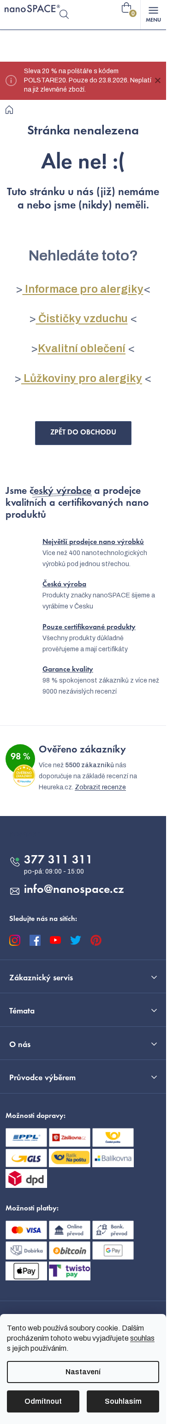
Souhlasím (123, 1401)
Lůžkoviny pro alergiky (81, 378)
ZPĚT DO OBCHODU (83, 432)
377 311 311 (58, 861)
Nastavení (83, 1372)
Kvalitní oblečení (81, 348)
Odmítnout (43, 1401)
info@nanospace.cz (74, 890)
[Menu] (153, 14)
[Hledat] (64, 14)
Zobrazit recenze (100, 787)
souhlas (142, 1338)
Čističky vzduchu (82, 318)
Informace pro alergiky (83, 289)
